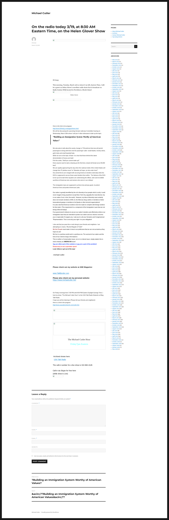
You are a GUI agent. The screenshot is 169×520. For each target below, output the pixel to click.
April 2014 (115, 249)
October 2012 (116, 283)
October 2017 (116, 172)
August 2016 (115, 198)
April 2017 (115, 183)
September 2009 (117, 343)
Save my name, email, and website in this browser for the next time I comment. (56, 456)
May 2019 (115, 137)
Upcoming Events (117, 37)
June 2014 (115, 246)
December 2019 (116, 126)
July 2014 (114, 244)
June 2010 (115, 332)
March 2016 (115, 207)
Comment (36, 403)
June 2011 (115, 312)
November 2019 (116, 128)
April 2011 (115, 316)
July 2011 (114, 310)
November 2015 (116, 214)
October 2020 (116, 107)
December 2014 (116, 235)
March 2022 (115, 78)
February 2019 (116, 142)
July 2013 (114, 266)
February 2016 (116, 209)
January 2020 (116, 124)
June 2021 (115, 95)
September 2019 (116, 130)
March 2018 (115, 163)
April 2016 (115, 205)
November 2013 (116, 259)
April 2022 (115, 76)
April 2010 (115, 336)
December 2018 (116, 146)
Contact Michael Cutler (118, 35)
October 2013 (116, 260)
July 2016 (114, 200)
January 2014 (116, 255)
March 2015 (115, 229)
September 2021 (116, 89)
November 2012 (116, 281)
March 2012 (115, 295)
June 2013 (115, 268)
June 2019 (115, 135)
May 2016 (115, 203)
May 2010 (115, 334)
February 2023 (116, 63)
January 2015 (116, 233)
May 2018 (115, 159)
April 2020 (115, 118)
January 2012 (116, 299)
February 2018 (116, 165)
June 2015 (115, 224)
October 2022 (116, 67)
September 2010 (116, 327)
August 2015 (115, 220)
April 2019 (115, 139)
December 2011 (116, 301)
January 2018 (116, 166)
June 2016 (115, 201)
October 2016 (116, 194)
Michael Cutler (41, 13)
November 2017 (116, 170)
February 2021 (116, 102)
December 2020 (116, 106)
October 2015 (116, 216)
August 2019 (115, 131)
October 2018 (116, 150)
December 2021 (116, 83)
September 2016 (116, 196)
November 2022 (116, 65)
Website (35, 447)
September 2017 (116, 174)
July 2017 (114, 177)
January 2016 (116, 211)
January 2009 (116, 347)
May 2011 (114, 314)
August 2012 (115, 286)
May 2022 (115, 74)
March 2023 (115, 61)
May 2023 (115, 59)
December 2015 (116, 212)
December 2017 (116, 168)
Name (34, 430)
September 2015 (116, 218)
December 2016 (116, 190)
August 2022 (115, 69)
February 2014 (116, 253)
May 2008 (115, 349)
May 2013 (115, 270)
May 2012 (115, 292)
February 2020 (116, 122)
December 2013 (116, 257)
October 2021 (116, 87)
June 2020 (115, 115)
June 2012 (115, 290)
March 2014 (115, 251)
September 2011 (116, 306)
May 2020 (115, 117)
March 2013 (115, 273)
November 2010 (116, 323)
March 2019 (115, 141)
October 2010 (116, 325)
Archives (114, 33)
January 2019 (116, 144)
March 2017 (115, 185)
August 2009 (115, 345)
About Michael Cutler (118, 31)
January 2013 (115, 277)
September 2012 (116, 284)
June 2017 (115, 179)
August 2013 (115, 264)
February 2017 (116, 187)
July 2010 (114, 330)
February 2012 (116, 297)
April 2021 (115, 98)
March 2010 (115, 338)
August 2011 (115, 308)
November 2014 (116, 236)
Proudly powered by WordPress (50, 512)
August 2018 (115, 153)
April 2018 (115, 161)
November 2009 (116, 340)
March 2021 (115, 100)
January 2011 (115, 321)
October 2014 (116, 238)
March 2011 (115, 318)
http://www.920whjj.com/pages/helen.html (66, 128)
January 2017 (116, 189)
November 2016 (116, 192)
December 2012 (116, 279)
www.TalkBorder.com (61, 273)
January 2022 (116, 82)
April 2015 (115, 227)
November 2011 (116, 303)
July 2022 (115, 71)
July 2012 (114, 288)
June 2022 (115, 72)
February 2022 (116, 80)
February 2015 (116, 231)
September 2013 (116, 262)
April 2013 (115, 271)
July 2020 (115, 113)
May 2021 (115, 96)
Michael (34, 43)
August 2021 (115, 91)
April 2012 (115, 294)
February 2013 (116, 275)
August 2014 (115, 242)
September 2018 (116, 152)
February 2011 (116, 319)
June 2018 (115, 157)
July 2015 (114, 222)
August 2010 (115, 329)
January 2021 (116, 104)
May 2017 (115, 181)
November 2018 (116, 148)
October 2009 (116, 342)
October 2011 (115, 305)
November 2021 (116, 85)
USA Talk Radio (60, 360)
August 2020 (115, 111)
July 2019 (114, 133)
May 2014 (115, 248)
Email (34, 438)
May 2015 (115, 225)
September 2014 (116, 240)
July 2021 (114, 93)
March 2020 (115, 120)
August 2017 (115, 176)
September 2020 (116, 109)
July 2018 (114, 155)
